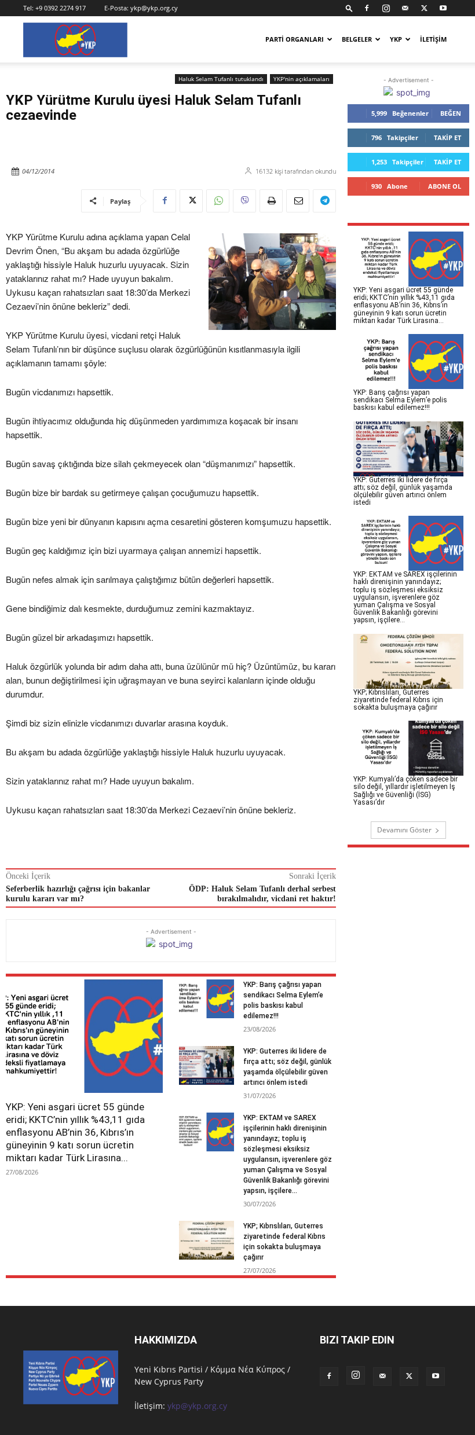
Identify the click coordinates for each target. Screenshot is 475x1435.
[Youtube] (443, 8)
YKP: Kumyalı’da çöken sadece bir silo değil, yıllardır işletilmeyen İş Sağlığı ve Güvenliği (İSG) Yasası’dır (405, 790)
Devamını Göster (404, 830)
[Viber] (244, 200)
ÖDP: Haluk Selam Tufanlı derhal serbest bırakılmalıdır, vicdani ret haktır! (262, 894)
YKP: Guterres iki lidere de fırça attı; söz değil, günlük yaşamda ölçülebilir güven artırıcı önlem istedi (402, 491)
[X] (424, 8)
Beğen (450, 113)
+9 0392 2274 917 (60, 7)
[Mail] (405, 8)
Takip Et (447, 137)
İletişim (433, 39)
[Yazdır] (271, 200)
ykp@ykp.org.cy (154, 7)
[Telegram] (324, 200)
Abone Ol (444, 186)
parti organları (294, 39)
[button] (349, 7)
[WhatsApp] (217, 200)
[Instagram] (385, 8)
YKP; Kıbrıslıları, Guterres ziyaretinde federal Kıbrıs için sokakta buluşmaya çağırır (398, 699)
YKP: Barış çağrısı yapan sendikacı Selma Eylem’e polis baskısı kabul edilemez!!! (400, 400)
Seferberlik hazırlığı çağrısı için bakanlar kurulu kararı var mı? (78, 894)
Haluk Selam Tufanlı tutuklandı (221, 79)
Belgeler (357, 39)
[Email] (297, 200)
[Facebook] (366, 8)
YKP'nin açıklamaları (301, 79)
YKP (396, 39)
